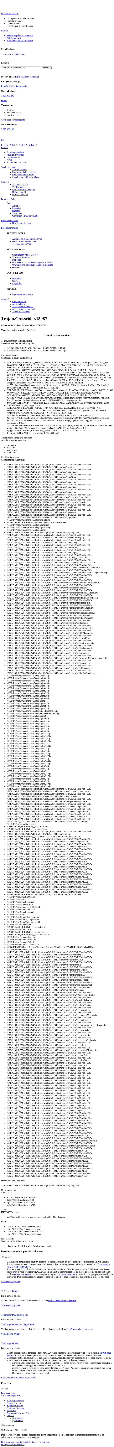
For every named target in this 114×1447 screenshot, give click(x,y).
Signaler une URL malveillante (25, 177)
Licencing (16, 208)
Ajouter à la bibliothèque (14, 54)
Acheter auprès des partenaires (20, 35)
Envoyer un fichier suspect (24, 172)
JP (22, 145)
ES (13, 145)
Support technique (15, 21)
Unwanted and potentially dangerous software (32, 262)
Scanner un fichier (20, 184)
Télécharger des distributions (20, 26)
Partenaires (11, 1410)
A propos (16, 206)
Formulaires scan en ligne (23, 189)
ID (36, 145)
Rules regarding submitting (27, 77)
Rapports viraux (19, 301)
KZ (26, 145)
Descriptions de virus (21, 223)
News (9, 160)
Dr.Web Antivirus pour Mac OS (62, 1300)
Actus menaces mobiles (22, 306)
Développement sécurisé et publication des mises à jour (25, 1442)
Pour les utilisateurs (15, 1408)
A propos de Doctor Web (18, 1413)
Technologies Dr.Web (21, 244)
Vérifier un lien (19, 187)
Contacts (10, 1415)
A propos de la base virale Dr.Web (27, 239)
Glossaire (16, 267)
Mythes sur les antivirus (22, 294)
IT (20, 145)
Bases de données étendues (24, 241)
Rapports (16, 211)
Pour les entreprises (15, 155)
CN (7, 145)
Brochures (16, 278)
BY (33, 145)
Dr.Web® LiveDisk (22, 1274)
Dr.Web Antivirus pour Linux (80, 1329)
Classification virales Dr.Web (25, 255)
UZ (29, 145)
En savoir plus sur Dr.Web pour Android (19, 1377)
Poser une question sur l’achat (20, 40)
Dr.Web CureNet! (20, 194)
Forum (4, 100)
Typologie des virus (20, 257)
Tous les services (19, 169)
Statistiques (17, 213)
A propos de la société (16, 162)
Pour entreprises (14, 1403)
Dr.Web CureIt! (19, 192)
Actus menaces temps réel (23, 309)
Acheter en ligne (14, 38)
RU (3, 145)
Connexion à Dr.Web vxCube (25, 216)
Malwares (16, 260)
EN (10, 145)
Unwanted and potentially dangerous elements (32, 265)
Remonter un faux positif (23, 174)
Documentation (14, 23)
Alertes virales (18, 304)
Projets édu (17, 283)
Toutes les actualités (21, 311)
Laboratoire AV (13, 157)
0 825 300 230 (7, 96)
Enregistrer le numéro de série (21, 18)
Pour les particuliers (15, 152)
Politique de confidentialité (12, 1444)
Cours (15, 281)
